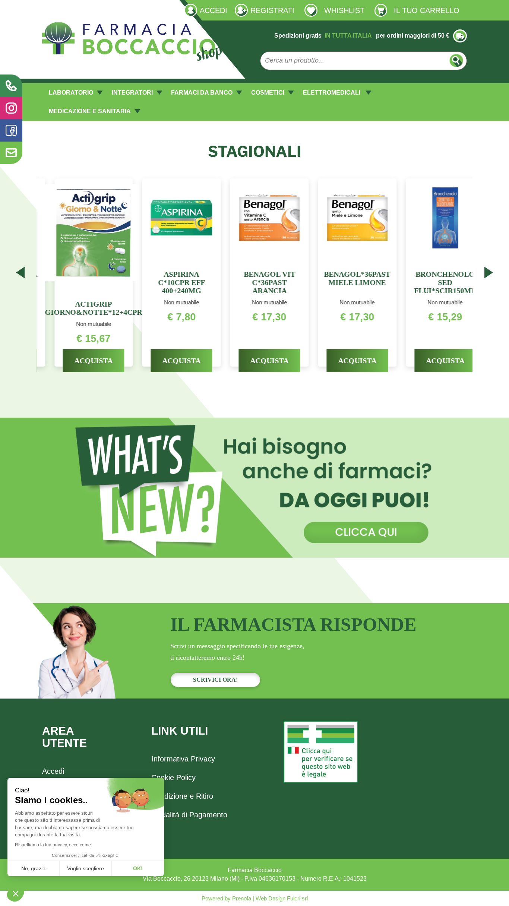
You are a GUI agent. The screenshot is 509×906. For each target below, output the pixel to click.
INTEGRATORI (132, 92)
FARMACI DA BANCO (202, 92)
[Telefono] (11, 86)
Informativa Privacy (183, 759)
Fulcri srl (297, 898)
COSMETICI (267, 92)
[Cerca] (456, 60)
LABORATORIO (71, 92)
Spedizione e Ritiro (182, 796)
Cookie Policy (173, 777)
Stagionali (254, 151)
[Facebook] (11, 130)
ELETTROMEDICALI (332, 92)
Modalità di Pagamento (189, 815)
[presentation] (20, 274)
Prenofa (241, 898)
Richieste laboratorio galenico (81, 10)
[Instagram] (11, 108)
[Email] (11, 153)
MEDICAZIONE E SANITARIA (90, 111)
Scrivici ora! (215, 680)
